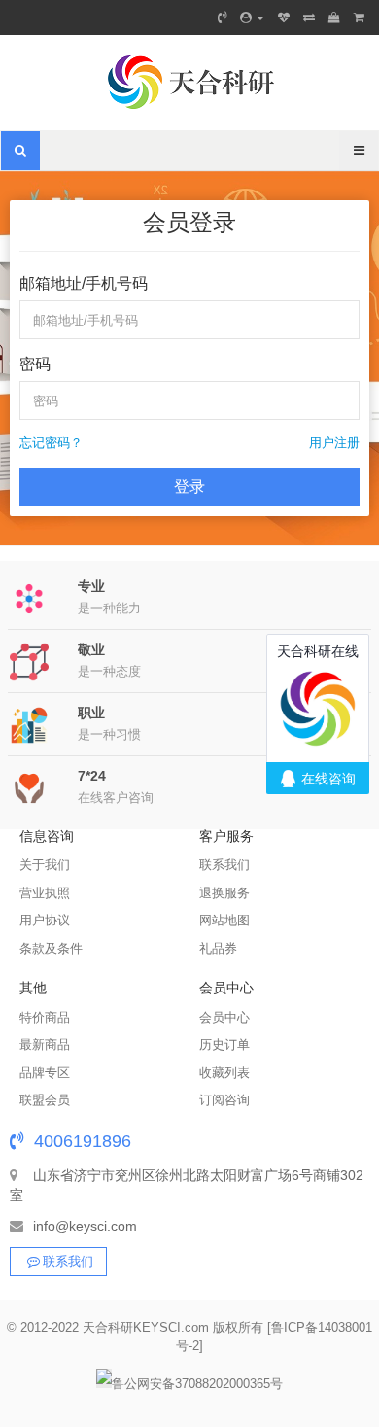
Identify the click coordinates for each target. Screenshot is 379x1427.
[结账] (359, 17)
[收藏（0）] (284, 17)
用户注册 (334, 442)
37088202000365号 (229, 1383)
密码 (35, 364)
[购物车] (334, 17)
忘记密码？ (51, 442)
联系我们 (68, 1261)
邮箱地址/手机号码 (83, 283)
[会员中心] (252, 17)
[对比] (309, 17)
